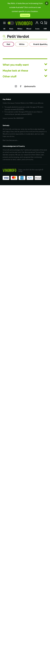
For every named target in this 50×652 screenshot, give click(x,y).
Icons (37, 29)
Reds (11, 29)
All (4, 29)
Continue (25, 15)
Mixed (28, 29)
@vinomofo (29, 86)
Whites (19, 29)
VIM (45, 29)
